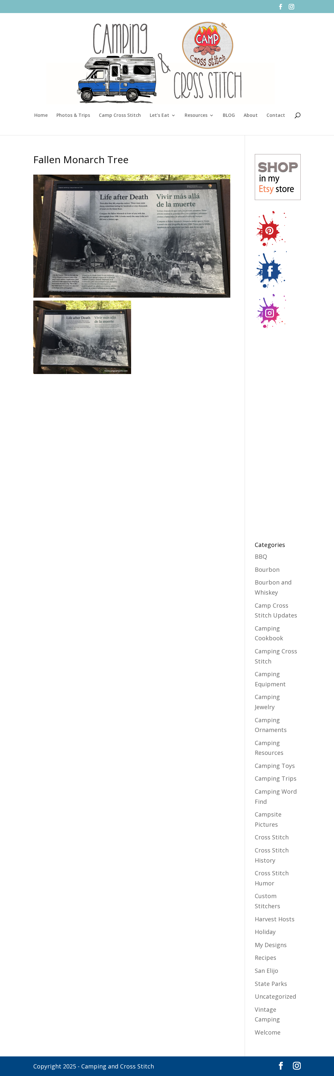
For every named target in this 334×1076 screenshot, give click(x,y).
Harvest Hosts (275, 919)
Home (41, 115)
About (251, 115)
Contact (275, 115)
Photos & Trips (73, 115)
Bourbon (267, 569)
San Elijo (266, 971)
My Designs (271, 945)
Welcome (268, 1032)
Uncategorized (275, 996)
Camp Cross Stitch (120, 115)
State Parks (271, 984)
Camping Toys (275, 766)
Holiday (265, 932)
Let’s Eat (159, 115)
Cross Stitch (272, 837)
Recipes (265, 957)
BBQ (261, 556)
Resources (196, 115)
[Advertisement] (281, 431)
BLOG (229, 115)
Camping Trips (275, 778)
